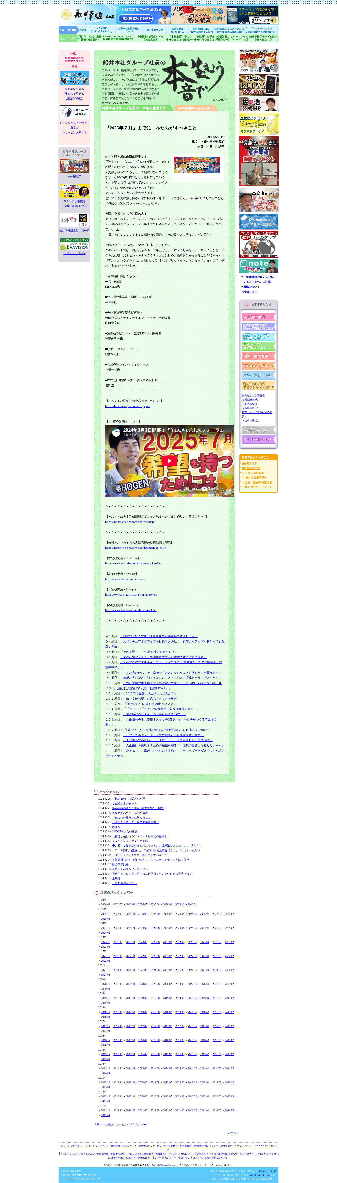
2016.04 (204, 1040)
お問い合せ (250, 292)
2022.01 (105, 960)
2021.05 (192, 970)
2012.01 (105, 1101)
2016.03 (217, 1040)
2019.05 (192, 998)
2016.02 (229, 1040)
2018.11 (117, 1012)
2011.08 (155, 1110)
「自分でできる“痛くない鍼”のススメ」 (150, 704)
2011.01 (105, 1115)
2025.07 (167, 914)
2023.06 (179, 942)
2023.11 (117, 942)
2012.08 (155, 1096)
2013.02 (229, 1082)
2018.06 (179, 1012)
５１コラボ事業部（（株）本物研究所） (74, 204)
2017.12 (105, 1026)
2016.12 (105, 1040)
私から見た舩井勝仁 (177, 29)
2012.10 (130, 1096)
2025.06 (179, 914)
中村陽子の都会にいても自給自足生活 (150, 38)
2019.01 (105, 1003)
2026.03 (167, 904)
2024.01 (105, 932)
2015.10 (130, 1054)
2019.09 (142, 998)
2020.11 (117, 984)
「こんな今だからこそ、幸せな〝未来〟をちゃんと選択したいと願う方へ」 (170, 672)
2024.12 (105, 928)
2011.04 (204, 1110)
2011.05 (192, 1110)
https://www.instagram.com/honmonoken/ (131, 594)
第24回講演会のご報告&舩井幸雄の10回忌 (138, 808)
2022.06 (179, 956)
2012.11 (117, 1096)
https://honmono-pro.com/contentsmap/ (130, 521)
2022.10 (130, 956)
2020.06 (179, 984)
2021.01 (105, 974)
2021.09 (142, 970)
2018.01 (105, 1017)
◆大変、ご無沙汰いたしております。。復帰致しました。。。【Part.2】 (156, 845)
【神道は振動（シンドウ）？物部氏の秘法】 (139, 836)
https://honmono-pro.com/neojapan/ (127, 406)
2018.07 (167, 1012)
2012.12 (105, 1096)
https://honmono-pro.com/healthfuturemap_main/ (136, 547)
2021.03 (217, 970)
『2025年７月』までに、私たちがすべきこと (139, 855)
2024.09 (142, 928)
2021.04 (204, 970)
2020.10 (130, 984)
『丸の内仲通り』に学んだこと (131, 817)
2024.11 (117, 928)
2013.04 (204, 1082)
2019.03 (217, 998)
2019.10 (130, 998)
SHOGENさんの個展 (124, 831)
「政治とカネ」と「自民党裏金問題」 (135, 822)
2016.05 (192, 1040)
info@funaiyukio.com (166, 1165)
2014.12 (105, 1068)
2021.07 (167, 970)
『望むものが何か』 (124, 883)
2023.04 (204, 942)
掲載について (251, 286)
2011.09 (142, 1110)
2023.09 (142, 942)
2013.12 (105, 1082)
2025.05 (192, 914)
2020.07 (167, 984)
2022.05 (192, 956)
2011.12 (105, 1110)
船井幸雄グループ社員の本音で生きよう (264, 38)
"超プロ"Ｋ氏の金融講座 (80, 38)
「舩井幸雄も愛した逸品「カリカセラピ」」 (153, 698)
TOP (63, 1146)
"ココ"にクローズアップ (262, 29)
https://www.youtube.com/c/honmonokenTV (133, 563)
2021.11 (117, 970)
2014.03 (217, 1068)
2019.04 (204, 998)
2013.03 (217, 1082)
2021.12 (105, 970)
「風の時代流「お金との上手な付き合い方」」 (154, 714)
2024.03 (217, 928)
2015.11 (117, 1054)
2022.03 (217, 956)
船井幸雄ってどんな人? (129, 29)
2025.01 (105, 918)
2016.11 (117, 1040)
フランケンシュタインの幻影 (130, 841)
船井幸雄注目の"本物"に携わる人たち (200, 29)
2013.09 (142, 1082)
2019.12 (105, 998)
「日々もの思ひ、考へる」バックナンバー (120, 1124)
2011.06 (179, 1110)
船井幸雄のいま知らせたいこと (102, 29)
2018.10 (130, 1012)
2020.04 (204, 984)
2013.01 (105, 1087)
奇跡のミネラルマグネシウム (130, 869)
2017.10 (130, 1026)
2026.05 (142, 904)
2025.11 (117, 914)
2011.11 (117, 1110)
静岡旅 (116, 827)
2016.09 (142, 1040)
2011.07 (167, 1110)
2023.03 (217, 942)
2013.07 (167, 1082)
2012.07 (167, 1096)
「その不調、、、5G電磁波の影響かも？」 (148, 652)
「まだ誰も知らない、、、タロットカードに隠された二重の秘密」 (168, 740)
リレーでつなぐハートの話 (239, 38)
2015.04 (204, 1054)
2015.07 (167, 1054)
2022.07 (167, 956)
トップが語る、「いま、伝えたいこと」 (88, 1146)
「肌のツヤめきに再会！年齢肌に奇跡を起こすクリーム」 (159, 636)
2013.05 (192, 1082)
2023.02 (229, 942)
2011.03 (217, 1110)
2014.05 (192, 1068)
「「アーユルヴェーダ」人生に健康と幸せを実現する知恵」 (163, 735)
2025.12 (105, 914)
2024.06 (179, 928)
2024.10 (130, 928)
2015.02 (229, 1054)
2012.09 (142, 1096)
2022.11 (117, 956)
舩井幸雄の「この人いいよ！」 (237, 1146)
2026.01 (192, 904)
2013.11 (117, 1082)
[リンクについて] (267, 1171)
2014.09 (142, 1068)
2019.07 (167, 998)
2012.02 (229, 1096)
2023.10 (130, 942)
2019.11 (117, 998)
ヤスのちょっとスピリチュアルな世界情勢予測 (118, 38)
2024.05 (192, 928)
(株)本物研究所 (251, 468)
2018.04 (204, 1012)
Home (73, 29)
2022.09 (142, 956)
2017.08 (155, 1026)
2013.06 (179, 1082)
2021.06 (179, 970)
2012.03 (217, 1096)
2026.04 (155, 904)
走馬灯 (116, 878)
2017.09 (142, 1026)
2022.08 (155, 956)
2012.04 (204, 1096)
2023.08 (155, 942)
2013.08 (155, 1082)
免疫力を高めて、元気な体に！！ (132, 813)
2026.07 (117, 904)
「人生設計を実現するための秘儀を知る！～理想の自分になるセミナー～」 (173, 745)
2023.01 (105, 946)
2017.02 (229, 1026)
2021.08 (155, 970)
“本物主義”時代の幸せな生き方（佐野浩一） (233, 1153)
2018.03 (217, 1012)
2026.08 (105, 904)
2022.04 (204, 956)
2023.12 (105, 942)
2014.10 (130, 1068)
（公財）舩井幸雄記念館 (257, 482)
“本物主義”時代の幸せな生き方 (180, 38)
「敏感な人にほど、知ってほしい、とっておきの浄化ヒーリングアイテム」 (170, 677)
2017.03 (217, 1026)
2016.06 (179, 1040)
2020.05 (192, 984)
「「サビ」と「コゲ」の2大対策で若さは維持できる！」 (161, 709)
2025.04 (204, 914)
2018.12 (105, 1012)
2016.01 (105, 1045)
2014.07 (167, 1068)
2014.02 (229, 1068)
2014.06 (179, 1068)
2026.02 (179, 904)
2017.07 (167, 1026)
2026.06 (130, 904)
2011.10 (130, 1110)
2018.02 (229, 1012)
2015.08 (155, 1054)
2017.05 (192, 1026)
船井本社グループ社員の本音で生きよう (206, 1157)
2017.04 (204, 1026)
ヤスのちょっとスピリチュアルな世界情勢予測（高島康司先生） (93, 1153)
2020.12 (105, 984)
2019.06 (179, 998)
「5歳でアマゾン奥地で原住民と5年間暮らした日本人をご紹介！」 (168, 730)
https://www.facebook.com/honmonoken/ (131, 610)
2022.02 (229, 956)
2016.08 (155, 1040)
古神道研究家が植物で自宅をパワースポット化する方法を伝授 (150, 859)
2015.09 (142, 1054)
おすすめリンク (155, 29)
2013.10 (130, 1082)
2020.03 (217, 984)
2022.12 (105, 956)
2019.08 (155, 998)
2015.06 (179, 1054)
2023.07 (167, 942)
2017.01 (105, 1031)
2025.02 (229, 914)
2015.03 (217, 1054)
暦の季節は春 (120, 864)
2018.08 (155, 1012)
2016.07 (167, 1040)
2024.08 (155, 928)
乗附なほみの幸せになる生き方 (212, 38)
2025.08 (155, 914)
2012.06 (179, 1096)
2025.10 (130, 914)
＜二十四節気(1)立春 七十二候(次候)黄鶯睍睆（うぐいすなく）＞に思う (156, 850)
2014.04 (204, 1068)
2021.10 (130, 970)
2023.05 (192, 942)
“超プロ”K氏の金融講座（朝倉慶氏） (148, 1153)
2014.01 (105, 1073)
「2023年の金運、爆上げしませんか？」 (150, 693)
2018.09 (142, 1012)
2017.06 (179, 1026)
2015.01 (105, 1059)
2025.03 (217, 914)
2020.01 (105, 989)
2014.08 (155, 1068)
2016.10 (130, 1040)
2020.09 (142, 984)
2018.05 (192, 1012)
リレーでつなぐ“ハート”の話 (169, 1157)
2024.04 (204, 928)
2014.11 (117, 1068)
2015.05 (192, 1054)
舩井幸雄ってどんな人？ (123, 1146)
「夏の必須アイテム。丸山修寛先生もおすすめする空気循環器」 (163, 657)
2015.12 (105, 1054)
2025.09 (142, 914)
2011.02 (229, 1110)
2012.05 (192, 1096)
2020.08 (155, 984)
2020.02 (229, 984)
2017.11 (117, 1026)
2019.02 (229, 998)
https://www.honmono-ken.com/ (125, 579)
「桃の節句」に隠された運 (128, 798)
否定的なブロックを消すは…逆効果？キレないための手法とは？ (152, 873)
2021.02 (229, 970)
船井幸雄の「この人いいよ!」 (229, 29)
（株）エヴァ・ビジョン (257, 487)
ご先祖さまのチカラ (124, 803)
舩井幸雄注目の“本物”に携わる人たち (199, 1146)
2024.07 (167, 928)
